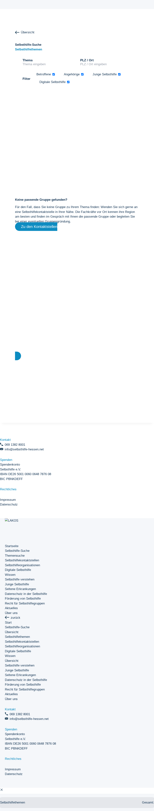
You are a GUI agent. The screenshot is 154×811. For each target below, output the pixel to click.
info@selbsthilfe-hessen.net (24, 449)
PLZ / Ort (87, 60)
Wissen (10, 575)
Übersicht (27, 32)
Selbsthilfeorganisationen (22, 565)
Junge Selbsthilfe (17, 584)
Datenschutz (9, 504)
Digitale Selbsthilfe (18, 570)
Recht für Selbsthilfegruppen (25, 603)
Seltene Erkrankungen (20, 589)
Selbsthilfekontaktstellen (22, 560)
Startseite (11, 546)
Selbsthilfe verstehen (19, 579)
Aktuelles (11, 608)
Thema (27, 60)
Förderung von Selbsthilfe (23, 598)
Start (8, 622)
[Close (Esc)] (1, 790)
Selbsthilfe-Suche (17, 551)
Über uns (11, 613)
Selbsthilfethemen (17, 637)
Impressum (8, 500)
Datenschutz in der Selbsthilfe (26, 594)
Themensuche (15, 555)
